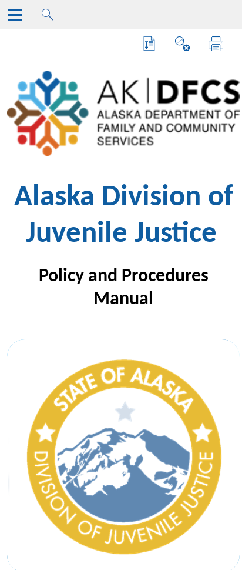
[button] (149, 43)
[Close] (17, 18)
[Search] (51, 18)
